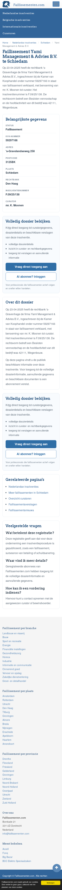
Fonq (5, 853)
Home (5, 42)
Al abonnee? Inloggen (31, 276)
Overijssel (7, 790)
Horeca (6, 657)
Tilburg (6, 712)
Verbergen (51, 882)
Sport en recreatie (11, 641)
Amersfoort (8, 743)
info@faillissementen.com (15, 833)
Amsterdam (8, 696)
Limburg (6, 778)
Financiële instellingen (14, 649)
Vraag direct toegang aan (31, 267)
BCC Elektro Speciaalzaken (16, 861)
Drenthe (6, 758)
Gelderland (8, 770)
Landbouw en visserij (13, 633)
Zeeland (6, 798)
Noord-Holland (10, 786)
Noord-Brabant (10, 782)
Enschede (7, 732)
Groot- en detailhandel (14, 681)
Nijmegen (7, 728)
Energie (6, 645)
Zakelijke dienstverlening (15, 677)
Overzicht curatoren (20, 498)
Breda (5, 724)
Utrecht (6, 704)
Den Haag (7, 708)
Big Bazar (7, 857)
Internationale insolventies (20, 26)
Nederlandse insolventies (18, 13)
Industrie (7, 661)
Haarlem (6, 739)
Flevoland (7, 762)
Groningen (8, 715)
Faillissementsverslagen (23, 504)
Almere (6, 719)
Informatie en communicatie (17, 665)
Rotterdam (8, 700)
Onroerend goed (11, 669)
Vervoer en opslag (11, 673)
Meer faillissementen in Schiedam (28, 492)
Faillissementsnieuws (21, 510)
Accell (5, 849)
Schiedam (45, 42)
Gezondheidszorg (11, 653)
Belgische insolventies (16, 20)
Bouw (5, 637)
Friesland (7, 766)
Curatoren (9, 33)
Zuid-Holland (9, 802)
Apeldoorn (7, 735)
